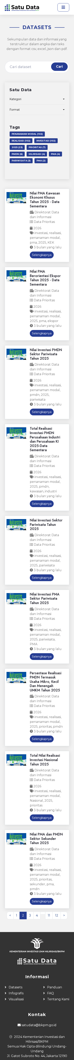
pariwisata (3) (21, 160)
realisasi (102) (21, 140)
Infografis (15, 993)
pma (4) (55, 154)
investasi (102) (46, 140)
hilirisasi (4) (37, 154)
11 (49, 915)
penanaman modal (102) (27, 134)
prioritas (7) (37, 147)
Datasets (15, 987)
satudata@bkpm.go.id (39, 1025)
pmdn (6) (17, 154)
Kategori (15, 99)
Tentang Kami (57, 999)
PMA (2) (41, 160)
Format (14, 109)
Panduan (54, 987)
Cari (59, 66)
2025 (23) (17, 147)
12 (56, 915)
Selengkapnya (42, 255)
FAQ (50, 993)
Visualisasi (16, 999)
